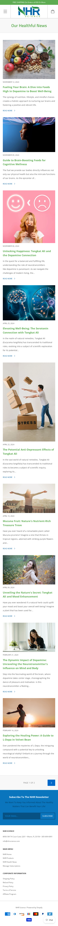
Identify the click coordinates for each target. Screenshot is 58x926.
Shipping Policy (8, 878)
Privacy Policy (8, 886)
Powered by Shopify (34, 907)
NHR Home (7, 854)
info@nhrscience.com (11, 841)
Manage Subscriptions (11, 866)
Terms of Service (9, 890)
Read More (8, 110)
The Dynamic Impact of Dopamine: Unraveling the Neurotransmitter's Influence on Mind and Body (25, 664)
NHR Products (8, 858)
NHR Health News (10, 862)
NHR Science (21, 907)
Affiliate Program (9, 894)
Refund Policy (8, 882)
